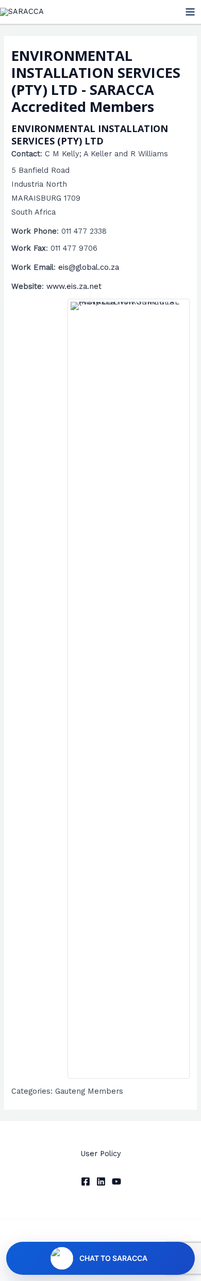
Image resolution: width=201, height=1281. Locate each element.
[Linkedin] (101, 1181)
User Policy (100, 1153)
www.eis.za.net (74, 286)
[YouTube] (116, 1181)
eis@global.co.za (88, 267)
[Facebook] (85, 1181)
